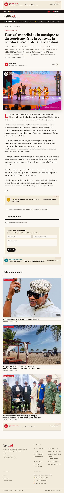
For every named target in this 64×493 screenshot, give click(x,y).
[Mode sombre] (55, 16)
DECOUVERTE (38, 461)
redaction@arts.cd (41, 483)
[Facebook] (4, 457)
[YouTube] (8, 457)
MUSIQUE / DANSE (15, 26)
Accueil (6, 26)
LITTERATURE (38, 454)
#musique (36, 209)
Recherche (5, 478)
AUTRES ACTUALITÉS (38, 465)
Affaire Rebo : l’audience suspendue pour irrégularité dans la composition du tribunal (22, 416)
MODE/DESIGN (38, 457)
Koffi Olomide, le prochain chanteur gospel (21, 319)
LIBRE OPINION (53, 448)
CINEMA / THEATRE (54, 451)
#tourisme (44, 209)
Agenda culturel (7, 480)
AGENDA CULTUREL (54, 454)
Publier (10, 249)
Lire (58, 321)
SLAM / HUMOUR (53, 461)
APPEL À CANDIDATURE (53, 458)
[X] (15, 457)
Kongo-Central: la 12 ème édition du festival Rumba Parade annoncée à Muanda (31, 21)
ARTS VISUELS (38, 451)
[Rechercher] (59, 16)
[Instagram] (11, 457)
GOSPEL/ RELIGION (54, 464)
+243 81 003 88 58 (41, 480)
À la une (5, 475)
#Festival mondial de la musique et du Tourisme (18, 209)
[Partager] (57, 64)
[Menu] (4, 16)
